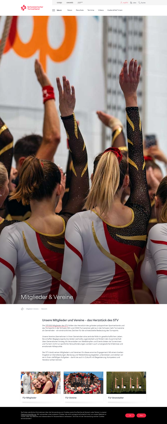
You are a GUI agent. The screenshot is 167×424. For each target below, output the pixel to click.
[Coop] (59, 2)
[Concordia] (69, 2)
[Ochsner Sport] (80, 2)
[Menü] (53, 10)
